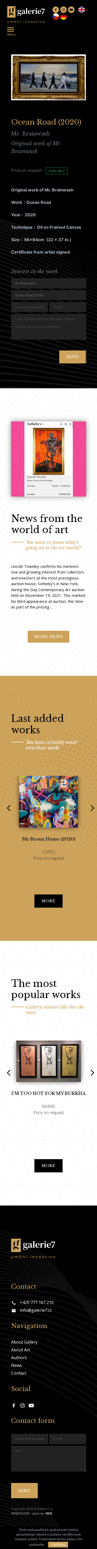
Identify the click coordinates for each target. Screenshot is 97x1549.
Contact (18, 1373)
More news (48, 636)
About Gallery (24, 1342)
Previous (7, 804)
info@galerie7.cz (36, 1310)
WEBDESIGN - (31, 1513)
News (16, 1365)
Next (90, 804)
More (48, 901)
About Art (20, 1350)
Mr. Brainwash (30, 134)
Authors (19, 1357)
